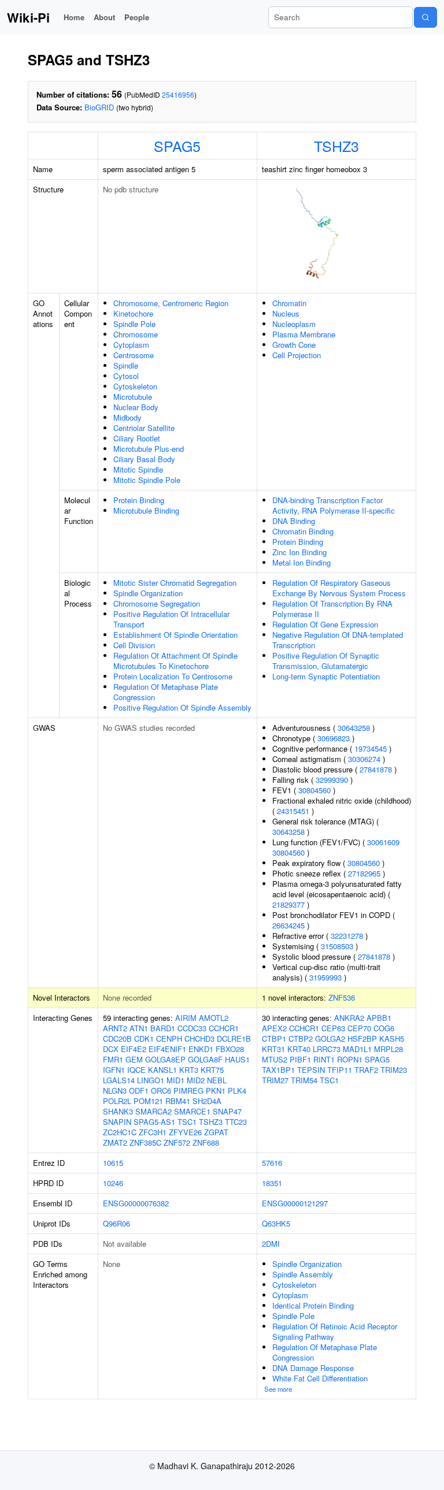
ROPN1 (349, 1059)
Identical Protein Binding (313, 1305)
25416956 (178, 94)
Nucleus (285, 313)
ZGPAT (216, 1132)
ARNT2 (115, 1028)
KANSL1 (162, 1069)
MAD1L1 (357, 1048)
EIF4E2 (133, 1048)
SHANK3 (118, 1111)
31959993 (325, 977)
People (136, 17)
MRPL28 (388, 1048)
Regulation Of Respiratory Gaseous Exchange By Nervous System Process (339, 588)
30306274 (364, 758)
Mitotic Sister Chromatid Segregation (174, 582)
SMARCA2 (153, 1111)
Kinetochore (133, 313)
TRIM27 (275, 1080)
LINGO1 (150, 1080)
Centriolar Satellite (144, 427)
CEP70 (359, 1028)
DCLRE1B (234, 1038)
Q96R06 (116, 1223)
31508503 (337, 946)
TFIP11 (339, 1069)
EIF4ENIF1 (167, 1048)
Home (74, 17)
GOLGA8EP (165, 1059)
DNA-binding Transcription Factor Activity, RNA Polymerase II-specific (333, 505)
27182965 (364, 873)
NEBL (217, 1080)
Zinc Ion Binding (299, 552)
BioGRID (99, 107)
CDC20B (117, 1038)
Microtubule (132, 396)
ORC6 (161, 1090)
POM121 (148, 1100)
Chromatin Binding (303, 531)
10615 (113, 1162)
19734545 (370, 748)
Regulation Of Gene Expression (325, 624)
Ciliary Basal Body (144, 459)
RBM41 (177, 1100)
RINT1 (324, 1059)
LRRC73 (327, 1048)
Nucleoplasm (294, 323)
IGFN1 (114, 1069)
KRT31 (273, 1048)
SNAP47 (227, 1111)
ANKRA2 (349, 1017)
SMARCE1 (192, 1111)
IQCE (136, 1069)
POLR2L (117, 1100)
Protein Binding (138, 500)
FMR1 (113, 1059)
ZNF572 (177, 1142)
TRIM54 (304, 1080)
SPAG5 (177, 145)
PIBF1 (300, 1059)
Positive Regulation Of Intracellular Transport (171, 619)
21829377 (288, 904)
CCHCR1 (224, 1028)
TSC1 (187, 1121)
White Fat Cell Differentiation (320, 1378)
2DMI (271, 1243)
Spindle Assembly (302, 1274)
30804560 (314, 790)
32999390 (332, 779)
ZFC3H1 (152, 1132)
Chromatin (289, 303)
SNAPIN (117, 1121)
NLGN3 (115, 1090)
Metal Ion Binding (301, 562)
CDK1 (144, 1038)
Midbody (127, 417)
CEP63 (333, 1028)
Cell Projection (296, 355)
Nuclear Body (135, 407)
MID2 (196, 1080)
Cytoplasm (131, 344)
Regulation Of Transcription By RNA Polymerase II (332, 608)
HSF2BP (362, 1038)
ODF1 (139, 1090)
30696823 (333, 738)
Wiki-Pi (28, 17)
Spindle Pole (134, 323)
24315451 (293, 810)
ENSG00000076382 (136, 1203)
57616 (272, 1162)
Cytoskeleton (135, 386)
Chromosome (135, 334)
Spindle (125, 365)
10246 (113, 1182)
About (104, 17)
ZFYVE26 (185, 1132)
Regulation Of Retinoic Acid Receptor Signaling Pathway (334, 1331)
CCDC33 (191, 1028)
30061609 (383, 842)
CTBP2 (300, 1038)
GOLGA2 (330, 1038)
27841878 (376, 769)
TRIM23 (393, 1069)
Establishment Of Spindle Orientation (175, 634)
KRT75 (212, 1069)
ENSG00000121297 (295, 1203)
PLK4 (237, 1090)
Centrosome (133, 355)
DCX (111, 1048)
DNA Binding (293, 520)
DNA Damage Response (313, 1367)
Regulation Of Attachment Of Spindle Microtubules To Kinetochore (175, 660)
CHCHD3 (199, 1038)
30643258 (354, 727)
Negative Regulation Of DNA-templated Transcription (337, 640)
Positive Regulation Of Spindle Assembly (182, 707)
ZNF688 (206, 1142)
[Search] (425, 17)
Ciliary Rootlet (136, 438)
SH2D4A (207, 1100)
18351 (272, 1182)
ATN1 (139, 1028)
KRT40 (298, 1048)
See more (278, 1389)
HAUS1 (237, 1059)
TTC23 (236, 1121)
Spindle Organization (148, 593)
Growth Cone (294, 344)
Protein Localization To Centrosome (172, 676)
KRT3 (188, 1069)
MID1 (175, 1080)
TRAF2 (366, 1069)
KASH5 (391, 1038)
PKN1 (215, 1090)
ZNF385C (145, 1142)
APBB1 (379, 1017)
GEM (134, 1059)
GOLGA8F (205, 1059)
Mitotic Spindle (138, 469)
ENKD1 (200, 1048)
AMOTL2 (213, 1017)
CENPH (169, 1038)
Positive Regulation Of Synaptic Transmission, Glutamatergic (325, 660)
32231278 (347, 935)
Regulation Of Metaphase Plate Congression (165, 692)
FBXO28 (230, 1048)
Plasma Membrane (303, 334)
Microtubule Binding (146, 510)
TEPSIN (311, 1069)
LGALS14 (119, 1080)
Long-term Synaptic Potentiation (326, 676)
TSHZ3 (336, 145)
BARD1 (162, 1028)
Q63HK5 (276, 1223)
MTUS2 (274, 1059)
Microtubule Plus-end (148, 448)
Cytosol (126, 375)
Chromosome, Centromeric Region (170, 303)
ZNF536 (341, 997)
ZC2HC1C (119, 1132)
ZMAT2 (115, 1142)
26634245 (288, 925)
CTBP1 (274, 1038)
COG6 (383, 1028)
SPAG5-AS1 (154, 1121)
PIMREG (188, 1090)
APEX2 (274, 1028)
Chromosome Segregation (156, 603)
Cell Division (134, 645)
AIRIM (186, 1017)
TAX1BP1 (278, 1069)
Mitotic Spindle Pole (146, 479)
